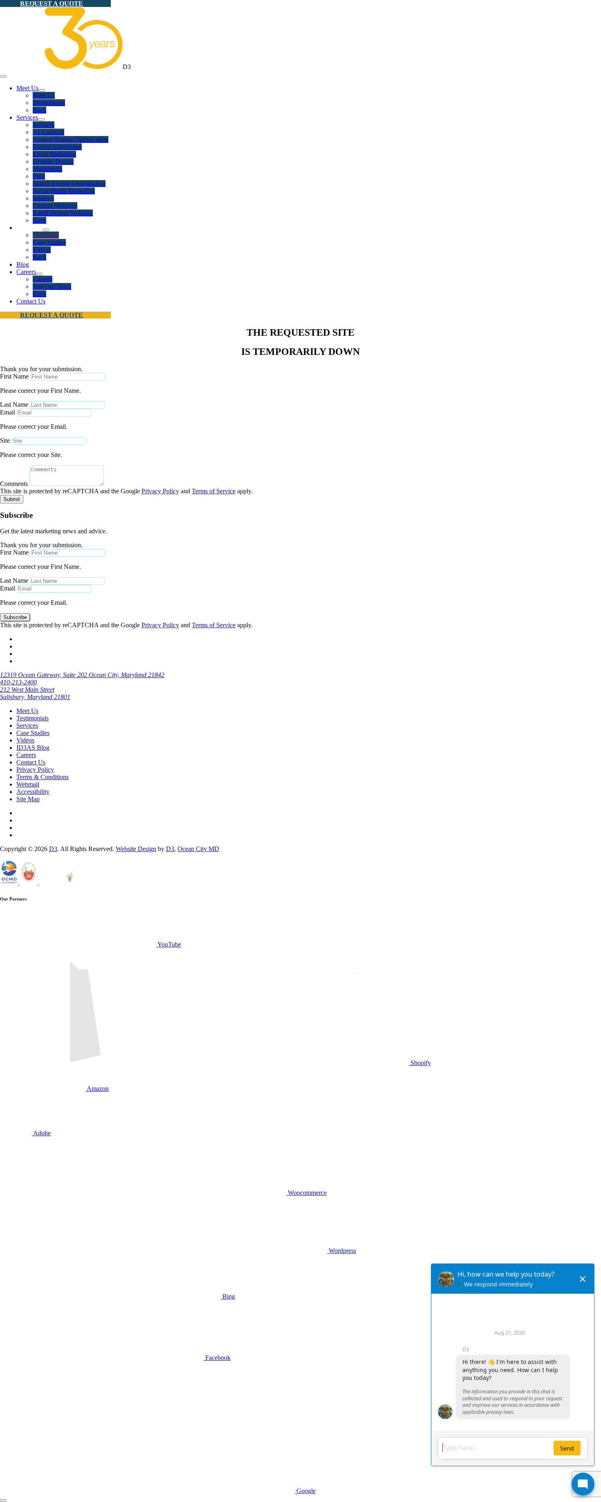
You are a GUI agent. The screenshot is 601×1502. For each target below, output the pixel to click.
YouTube (168, 944)
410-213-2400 (18, 682)
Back (39, 110)
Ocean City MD (198, 848)
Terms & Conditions (42, 776)
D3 (53, 848)
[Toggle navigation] (3, 76)
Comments (14, 483)
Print (39, 176)
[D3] (61, 66)
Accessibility (32, 791)
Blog (22, 264)
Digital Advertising (57, 146)
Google (305, 1490)
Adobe (41, 1133)
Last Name (14, 404)
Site (5, 440)
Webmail (27, 784)
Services (27, 117)
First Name (14, 376)
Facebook (217, 1357)
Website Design (136, 848)
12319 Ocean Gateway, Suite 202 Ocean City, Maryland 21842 (82, 674)
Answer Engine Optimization (70, 139)
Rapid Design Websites (63, 212)
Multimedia (47, 168)
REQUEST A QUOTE (51, 3)
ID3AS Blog (32, 747)
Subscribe (15, 617)
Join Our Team (52, 286)
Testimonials (49, 102)
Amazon (97, 1088)
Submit (11, 499)
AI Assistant (48, 132)
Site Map (28, 799)
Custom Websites (55, 205)
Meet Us (27, 88)
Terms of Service (213, 491)
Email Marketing (54, 154)
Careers (26, 271)
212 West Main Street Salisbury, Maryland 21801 (35, 693)
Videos (42, 249)
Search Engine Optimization (69, 183)
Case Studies (49, 242)
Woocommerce (306, 1192)
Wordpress (341, 1250)
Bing (228, 1296)
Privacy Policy (160, 491)
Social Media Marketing (64, 190)
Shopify (420, 1062)
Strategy (43, 198)
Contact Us (30, 301)
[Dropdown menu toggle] (41, 90)
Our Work (46, 235)
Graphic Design (53, 161)
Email (7, 412)
